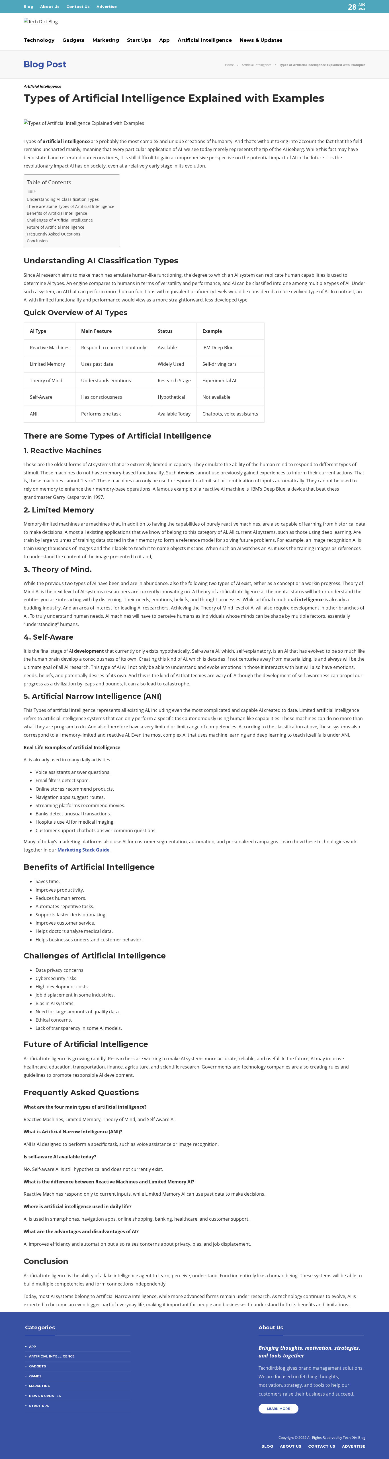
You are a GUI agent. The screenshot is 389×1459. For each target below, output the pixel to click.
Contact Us (78, 6)
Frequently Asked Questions (53, 234)
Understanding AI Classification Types (63, 199)
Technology (39, 40)
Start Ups (139, 40)
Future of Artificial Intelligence (55, 227)
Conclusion (37, 240)
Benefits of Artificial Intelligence (57, 213)
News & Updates (261, 40)
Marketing (106, 40)
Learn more (278, 1409)
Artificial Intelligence (205, 40)
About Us (50, 6)
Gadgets (73, 40)
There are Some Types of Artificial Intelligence (70, 206)
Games (35, 1376)
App (164, 40)
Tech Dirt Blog (354, 1437)
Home (229, 65)
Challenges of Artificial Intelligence (60, 220)
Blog (28, 6)
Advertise (107, 6)
